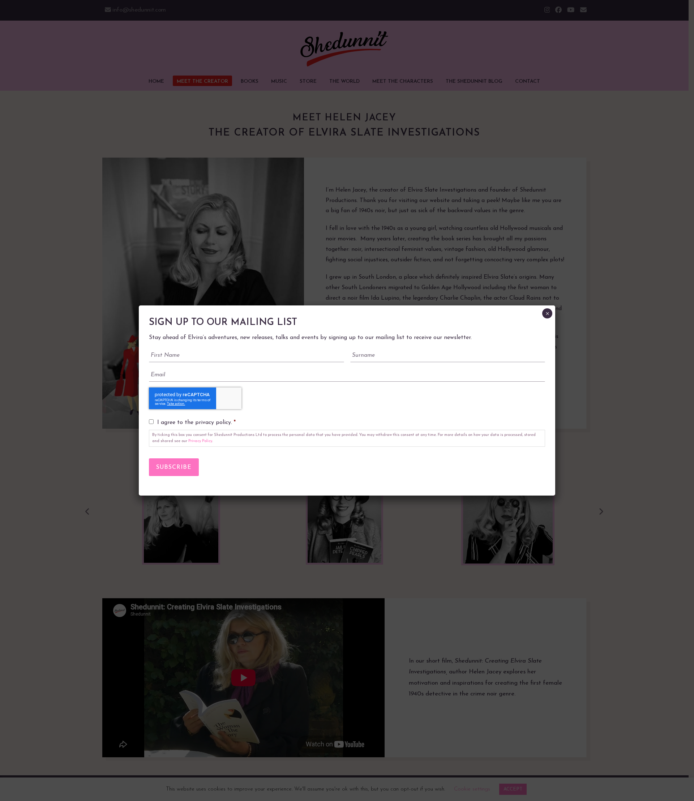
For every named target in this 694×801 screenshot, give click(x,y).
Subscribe (174, 467)
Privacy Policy (200, 441)
